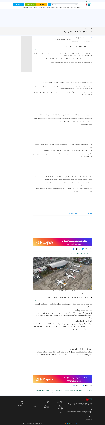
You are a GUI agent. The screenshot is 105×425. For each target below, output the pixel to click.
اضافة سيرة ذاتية (30, 4)
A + (37, 49)
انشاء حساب (81, 0)
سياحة (60, 7)
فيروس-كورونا (60, 408)
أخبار (75, 7)
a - (35, 49)
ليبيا (35, 409)
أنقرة (62, 409)
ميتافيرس (35, 7)
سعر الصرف (47, 402)
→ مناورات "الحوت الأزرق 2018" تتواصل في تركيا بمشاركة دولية (80, 253)
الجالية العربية (25, 7)
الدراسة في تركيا (46, 407)
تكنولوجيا (53, 7)
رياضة (57, 7)
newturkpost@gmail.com (87, 420)
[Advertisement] (52, 17)
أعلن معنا (21, 403)
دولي (68, 7)
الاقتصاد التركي (47, 405)
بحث (49, 4)
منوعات (40, 7)
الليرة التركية (61, 406)
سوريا (35, 402)
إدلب (35, 403)
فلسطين (34, 407)
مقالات (48, 7)
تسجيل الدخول (88, 0)
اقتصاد (64, 7)
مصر (35, 408)
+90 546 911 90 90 (89, 416)
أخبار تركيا (61, 401)
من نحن (21, 402)
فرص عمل (41, 4)
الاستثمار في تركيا (46, 403)
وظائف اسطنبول (60, 402)
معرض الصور (20, 405)
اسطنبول (61, 403)
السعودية (34, 405)
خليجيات (30, 7)
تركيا (35, 401)
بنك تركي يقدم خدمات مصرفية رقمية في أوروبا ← (52, 253)
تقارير (44, 7)
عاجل (62, 410)
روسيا (35, 406)
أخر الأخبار (85, 28)
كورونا (62, 407)
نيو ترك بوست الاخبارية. (26, 423)
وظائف (48, 401)
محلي (72, 7)
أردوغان (61, 412)
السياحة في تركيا (46, 406)
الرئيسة (78, 7)
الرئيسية (90, 28)
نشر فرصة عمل (18, 4)
